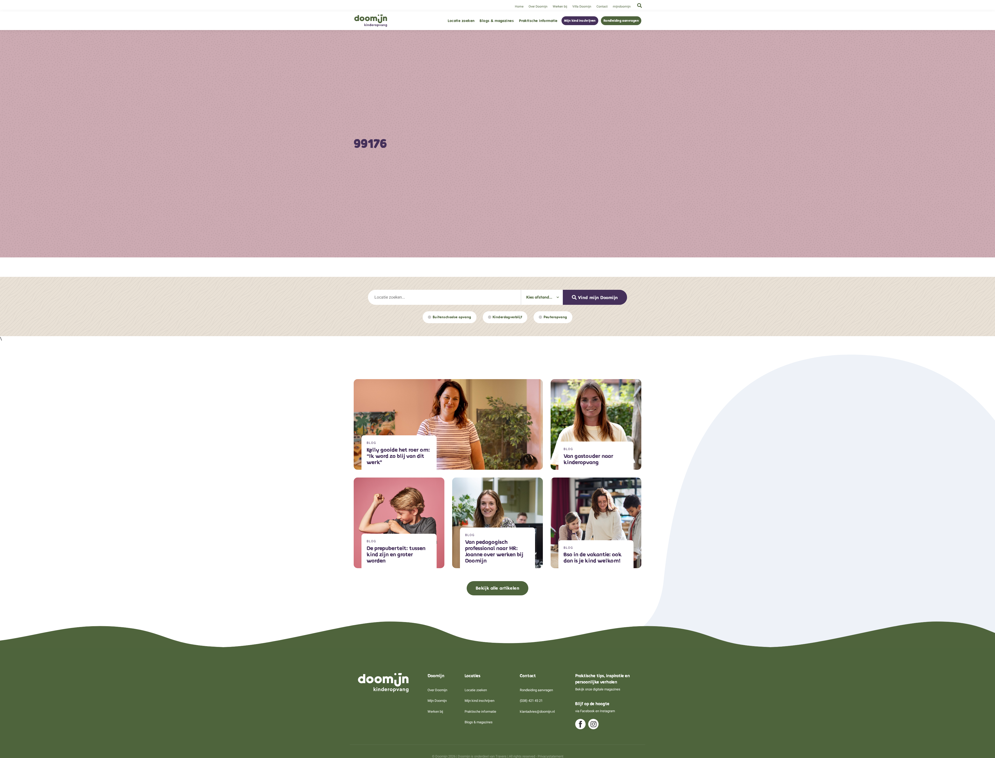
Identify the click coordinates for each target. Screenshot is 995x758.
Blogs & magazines (497, 21)
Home (519, 6)
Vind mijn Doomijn (598, 297)
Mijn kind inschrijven (580, 21)
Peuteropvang (555, 317)
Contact (602, 6)
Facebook (587, 711)
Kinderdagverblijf (507, 317)
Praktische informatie (538, 21)
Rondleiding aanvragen (621, 21)
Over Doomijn (538, 6)
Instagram (607, 711)
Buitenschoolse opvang (452, 317)
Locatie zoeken (461, 21)
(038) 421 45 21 (531, 701)
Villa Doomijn (581, 6)
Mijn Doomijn (437, 701)
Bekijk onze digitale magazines (597, 689)
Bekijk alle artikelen (497, 588)
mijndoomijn (622, 6)
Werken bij (560, 6)
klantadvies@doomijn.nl (537, 711)
